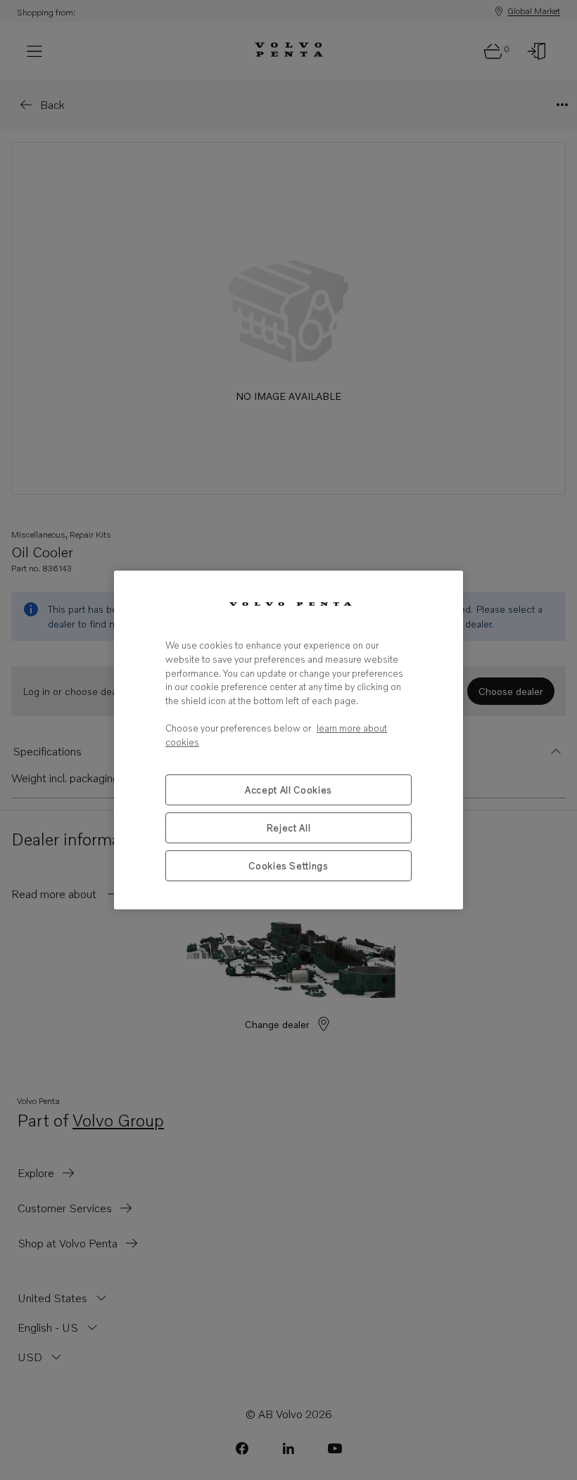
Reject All (289, 827)
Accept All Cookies (288, 790)
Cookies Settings (288, 865)
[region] (288, 740)
